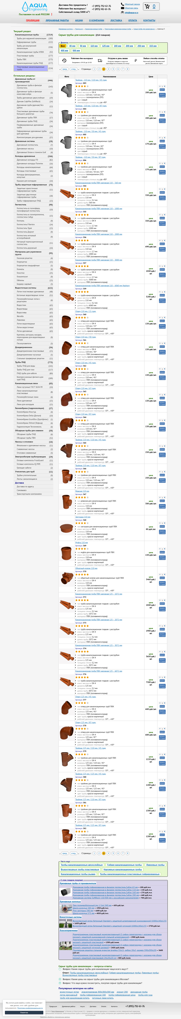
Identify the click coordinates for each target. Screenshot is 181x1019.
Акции (82, 1006)
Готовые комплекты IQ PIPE (28, 464)
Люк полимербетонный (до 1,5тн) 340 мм (92, 905)
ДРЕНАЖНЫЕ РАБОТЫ (57, 20)
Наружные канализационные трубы (123, 869)
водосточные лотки (69, 992)
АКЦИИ (79, 20)
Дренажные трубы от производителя (25, 80)
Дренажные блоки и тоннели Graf (31, 152)
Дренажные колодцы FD (27, 160)
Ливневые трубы (155, 865)
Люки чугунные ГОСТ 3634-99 (30, 387)
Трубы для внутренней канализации (26, 47)
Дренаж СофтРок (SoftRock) (28, 101)
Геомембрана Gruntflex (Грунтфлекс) (32, 419)
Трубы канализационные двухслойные (82, 865)
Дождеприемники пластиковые (30, 351)
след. (73, 69)
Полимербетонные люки (27, 397)
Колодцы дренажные (25, 156)
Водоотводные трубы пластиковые (80, 869)
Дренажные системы (25, 141)
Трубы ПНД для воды (26, 366)
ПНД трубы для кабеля (27, 373)
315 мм (153, 46)
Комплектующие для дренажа (30, 137)
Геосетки (20, 273)
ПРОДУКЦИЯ (32, 20)
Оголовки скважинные (26, 453)
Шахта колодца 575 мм (83, 913)
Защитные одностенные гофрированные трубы (27, 189)
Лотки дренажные (24, 331)
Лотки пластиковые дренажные (30, 291)
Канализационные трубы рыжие (78, 874)
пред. (64, 69)
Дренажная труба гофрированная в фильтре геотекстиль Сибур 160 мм (106, 892)
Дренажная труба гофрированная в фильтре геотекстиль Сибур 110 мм (106, 889)
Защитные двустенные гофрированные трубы (26, 195)
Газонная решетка (24, 258)
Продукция (53, 1006)
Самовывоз (22, 490)
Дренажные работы (68, 1006)
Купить (162, 90)
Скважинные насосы (25, 449)
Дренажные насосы (25, 148)
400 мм (64, 50)
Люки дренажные (24, 400)
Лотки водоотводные (26, 323)
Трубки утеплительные (26, 475)
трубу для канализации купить (74, 998)
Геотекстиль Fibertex (26, 224)
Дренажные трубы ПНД (27, 121)
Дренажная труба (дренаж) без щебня (30, 106)
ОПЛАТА (132, 20)
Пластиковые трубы (25, 55)
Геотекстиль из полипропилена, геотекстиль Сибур (30, 215)
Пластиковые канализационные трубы (30, 68)
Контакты (114, 1006)
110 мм (94, 46)
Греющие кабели (24, 467)
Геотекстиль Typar (24, 228)
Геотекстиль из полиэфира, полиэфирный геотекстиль (28, 209)
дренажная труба (138, 992)
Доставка (19, 482)
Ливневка (21, 320)
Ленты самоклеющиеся (27, 479)
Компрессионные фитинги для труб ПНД (30, 378)
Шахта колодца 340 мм (83, 908)
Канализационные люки (26, 383)
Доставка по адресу (25, 486)
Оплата (103, 1006)
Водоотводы (22, 309)
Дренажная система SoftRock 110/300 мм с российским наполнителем (106, 897)
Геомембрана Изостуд (26, 412)
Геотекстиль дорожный (27, 248)
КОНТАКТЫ (149, 20)
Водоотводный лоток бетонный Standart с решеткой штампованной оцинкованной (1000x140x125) (119, 921)
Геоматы (20, 269)
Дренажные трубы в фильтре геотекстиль (29, 86)
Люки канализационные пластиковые (27, 391)
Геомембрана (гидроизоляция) (29, 408)
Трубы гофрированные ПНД (29, 200)
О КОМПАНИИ (96, 20)
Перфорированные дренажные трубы (30, 126)
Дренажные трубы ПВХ (27, 117)
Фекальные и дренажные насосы (31, 445)
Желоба (20, 316)
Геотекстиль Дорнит (25, 232)
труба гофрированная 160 (93, 995)
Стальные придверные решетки (30, 358)
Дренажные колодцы (70, 901)
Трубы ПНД (20, 362)
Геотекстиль (20, 204)
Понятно (24, 1013)
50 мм (83, 46)
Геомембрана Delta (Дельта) (29, 415)
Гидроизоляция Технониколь (29, 426)
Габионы (20, 280)
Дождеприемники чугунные (29, 354)
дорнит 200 (122, 992)
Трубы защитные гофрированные (31, 184)
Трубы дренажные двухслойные (31, 97)
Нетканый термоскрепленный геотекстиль (30, 242)
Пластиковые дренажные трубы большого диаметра (30, 112)
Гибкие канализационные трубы (124, 865)
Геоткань (20, 220)
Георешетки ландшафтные (28, 265)
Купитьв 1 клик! (162, 95)
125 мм (105, 46)
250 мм (141, 46)
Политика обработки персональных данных (55, 1017)
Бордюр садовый (24, 284)
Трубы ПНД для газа (25, 369)
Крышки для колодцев (26, 181)
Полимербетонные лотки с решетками (28, 300)
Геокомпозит (22, 276)
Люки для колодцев (25, 404)
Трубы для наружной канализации (31, 38)
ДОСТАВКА (116, 20)
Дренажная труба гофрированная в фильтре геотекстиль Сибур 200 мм (106, 895)
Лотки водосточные (25, 327)
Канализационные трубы (27, 34)
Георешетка (22, 262)
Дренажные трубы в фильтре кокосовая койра (29, 92)
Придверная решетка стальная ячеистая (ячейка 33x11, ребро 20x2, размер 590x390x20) (114, 950)
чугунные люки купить (103, 998)
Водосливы (22, 312)
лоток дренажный (68, 995)
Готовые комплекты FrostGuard (30, 460)
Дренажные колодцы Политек (30, 163)
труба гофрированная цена (121, 995)
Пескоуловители (24, 343)
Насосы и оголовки (24, 441)
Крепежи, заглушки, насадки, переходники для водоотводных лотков (31, 337)
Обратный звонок (132, 4)
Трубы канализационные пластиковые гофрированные (130, 874)
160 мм (117, 46)
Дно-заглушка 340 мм (83, 910)
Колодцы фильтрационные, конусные (28, 175)
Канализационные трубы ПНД (30, 63)
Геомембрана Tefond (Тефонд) (30, 423)
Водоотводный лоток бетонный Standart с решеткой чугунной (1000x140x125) (109, 926)
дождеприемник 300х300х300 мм (97, 992)
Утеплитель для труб (25, 471)
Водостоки (21, 305)
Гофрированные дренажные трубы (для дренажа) (32, 132)
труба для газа (145, 995)
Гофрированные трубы (26, 42)
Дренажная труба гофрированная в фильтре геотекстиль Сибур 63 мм (105, 887)
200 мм (129, 46)
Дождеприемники (23, 347)
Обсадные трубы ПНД (26, 434)
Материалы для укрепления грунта (28, 253)
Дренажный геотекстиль (27, 145)
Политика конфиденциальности (30, 1008)
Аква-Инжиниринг (58, 1011)
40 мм (72, 46)
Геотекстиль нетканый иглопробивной (26, 236)
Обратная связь (131, 8)
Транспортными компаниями (29, 494)
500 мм (76, 50)
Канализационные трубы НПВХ (30, 52)
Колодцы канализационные (29, 167)
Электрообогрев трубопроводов (30, 456)
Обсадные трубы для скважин (29, 430)
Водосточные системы (25, 287)
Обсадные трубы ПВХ (26, 438)
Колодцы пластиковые (26, 171)
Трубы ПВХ (21, 59)
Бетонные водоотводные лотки (30, 295)
